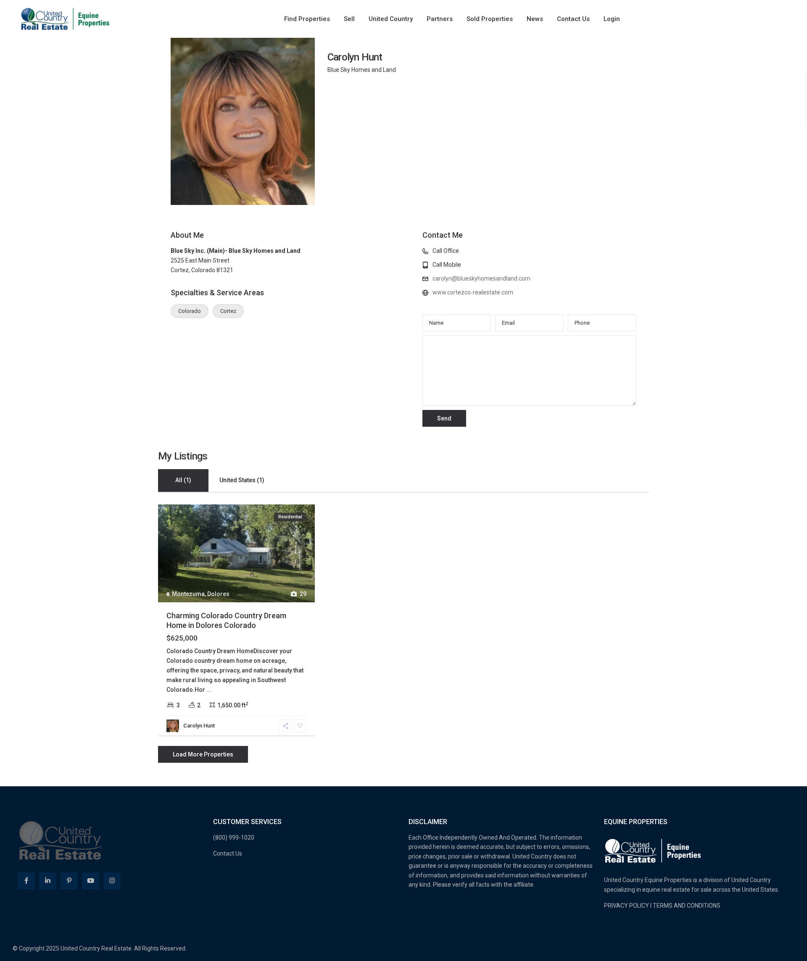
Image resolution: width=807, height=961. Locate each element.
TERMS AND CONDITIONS (686, 905)
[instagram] (112, 881)
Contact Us (573, 19)
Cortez (228, 311)
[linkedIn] (47, 881)
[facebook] (26, 881)
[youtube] (90, 881)
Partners (440, 19)
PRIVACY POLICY (626, 905)
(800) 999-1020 (233, 837)
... (208, 689)
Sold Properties (490, 19)
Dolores (218, 594)
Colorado (189, 311)
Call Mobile (447, 264)
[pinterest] (69, 881)
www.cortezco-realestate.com (473, 292)
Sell (349, 19)
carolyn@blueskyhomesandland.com (481, 278)
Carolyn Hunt (354, 57)
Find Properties (307, 19)
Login (612, 19)
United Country (391, 19)
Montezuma (188, 594)
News (535, 19)
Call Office (446, 250)
